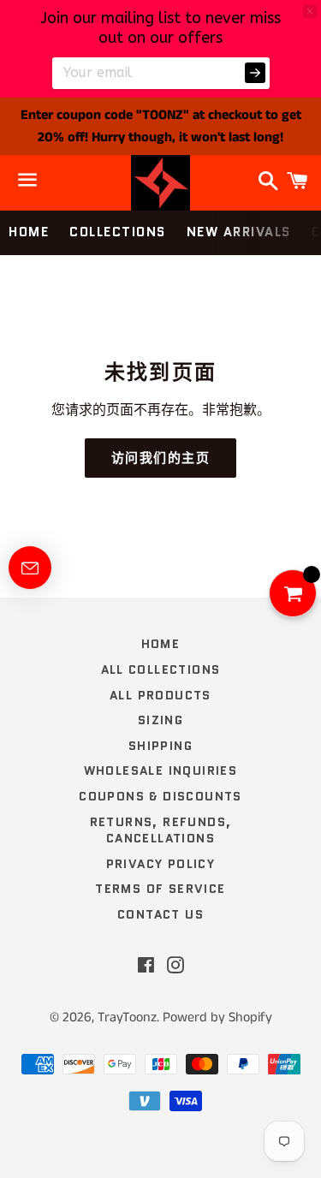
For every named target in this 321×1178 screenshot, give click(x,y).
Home (29, 232)
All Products (160, 695)
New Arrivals (239, 232)
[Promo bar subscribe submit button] (255, 72)
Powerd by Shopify (217, 1017)
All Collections (161, 669)
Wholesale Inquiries (161, 770)
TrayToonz (127, 1017)
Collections (117, 232)
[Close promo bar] (310, 11)
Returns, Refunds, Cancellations (161, 830)
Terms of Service (160, 888)
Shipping (160, 745)
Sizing (160, 720)
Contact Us (160, 914)
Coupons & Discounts (160, 796)
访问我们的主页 (161, 458)
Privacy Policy (161, 863)
